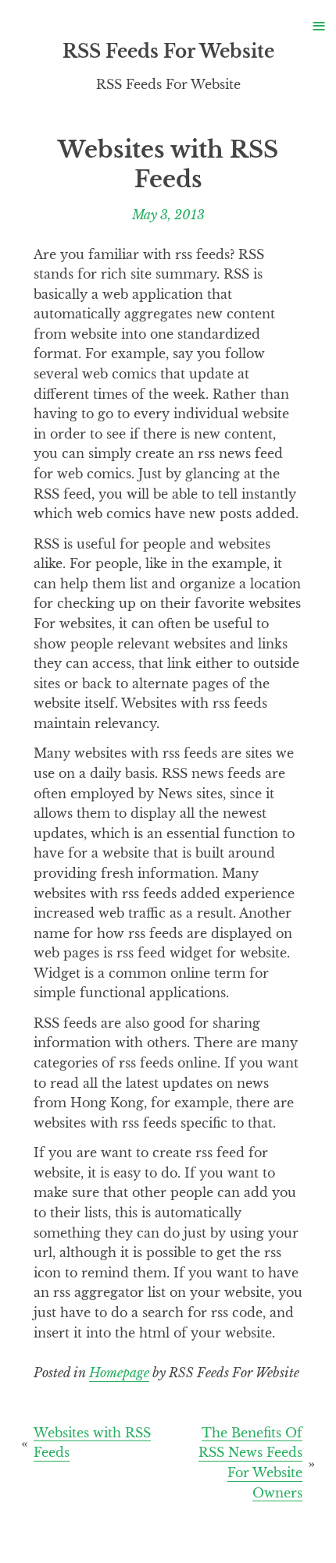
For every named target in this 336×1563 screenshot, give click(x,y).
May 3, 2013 (168, 214)
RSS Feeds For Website (168, 51)
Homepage (119, 1372)
